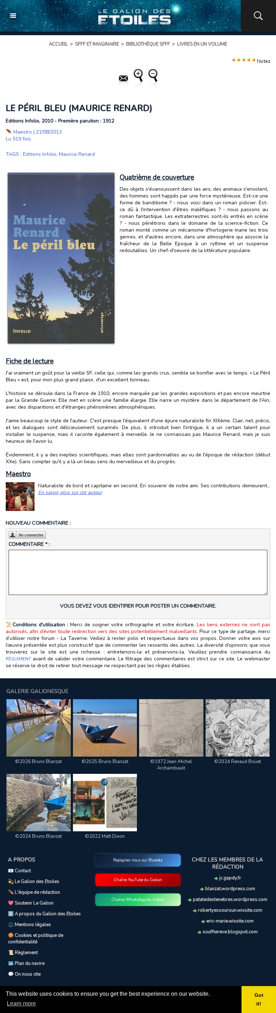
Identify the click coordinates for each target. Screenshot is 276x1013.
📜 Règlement (23, 952)
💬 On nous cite (24, 974)
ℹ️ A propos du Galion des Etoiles (44, 914)
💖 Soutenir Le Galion (31, 903)
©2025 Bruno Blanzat (105, 761)
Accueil (58, 44)
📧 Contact (19, 871)
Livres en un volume (202, 44)
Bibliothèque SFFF (148, 44)
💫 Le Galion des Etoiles (33, 881)
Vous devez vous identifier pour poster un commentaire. (138, 606)
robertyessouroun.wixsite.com (229, 910)
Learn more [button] (21, 1003)
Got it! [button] (258, 999)
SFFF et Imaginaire (97, 44)
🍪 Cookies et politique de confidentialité (35, 938)
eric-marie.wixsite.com (229, 921)
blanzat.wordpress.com (229, 889)
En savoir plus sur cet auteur (70, 492)
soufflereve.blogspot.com (230, 932)
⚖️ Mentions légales (29, 924)
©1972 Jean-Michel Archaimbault (171, 764)
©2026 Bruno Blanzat (38, 761)
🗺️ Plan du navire (26, 963)
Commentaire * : (29, 544)
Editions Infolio (39, 154)
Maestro (22, 132)
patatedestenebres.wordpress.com (229, 899)
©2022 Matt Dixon (105, 836)
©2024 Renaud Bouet (237, 761)
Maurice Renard (77, 154)
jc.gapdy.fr (229, 878)
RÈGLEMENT (18, 659)
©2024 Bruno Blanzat (38, 836)
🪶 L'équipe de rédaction (34, 892)
